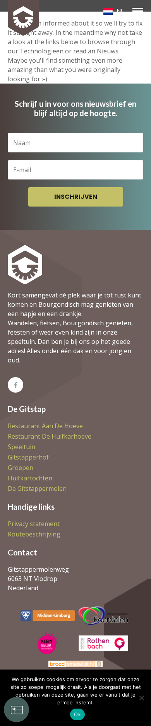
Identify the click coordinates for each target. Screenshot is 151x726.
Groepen (20, 467)
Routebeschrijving (34, 534)
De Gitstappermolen (37, 488)
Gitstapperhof (28, 457)
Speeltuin (21, 446)
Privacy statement (34, 523)
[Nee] (141, 698)
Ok (77, 714)
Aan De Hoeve (45, 426)
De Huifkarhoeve (49, 436)
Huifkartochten (30, 478)
